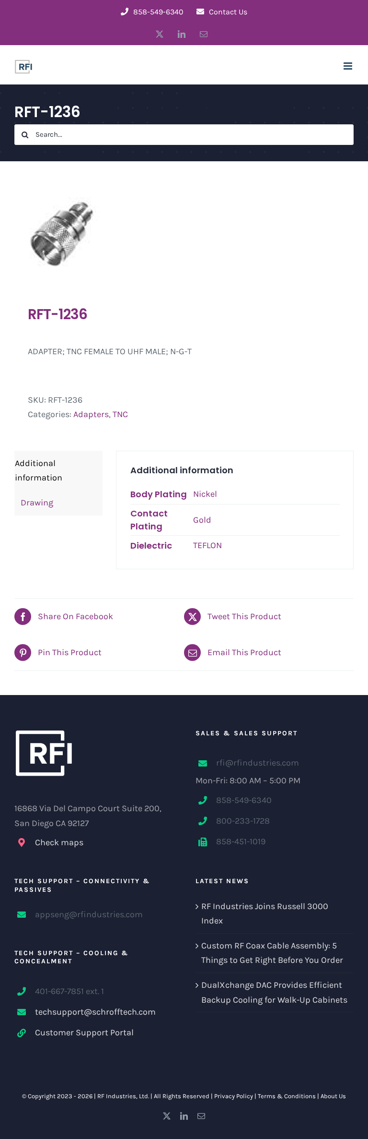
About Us (333, 1096)
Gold (202, 520)
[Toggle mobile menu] (349, 66)
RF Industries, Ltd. (123, 1096)
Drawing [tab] (34, 502)
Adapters (91, 414)
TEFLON (207, 545)
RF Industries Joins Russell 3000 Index (264, 913)
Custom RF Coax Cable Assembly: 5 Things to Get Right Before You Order (272, 953)
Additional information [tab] (38, 470)
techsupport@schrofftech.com (95, 1012)
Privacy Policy (233, 1096)
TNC (120, 414)
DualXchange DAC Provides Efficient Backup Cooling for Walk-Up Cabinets (274, 992)
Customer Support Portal (84, 1032)
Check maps (59, 842)
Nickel (205, 494)
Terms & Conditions (287, 1096)
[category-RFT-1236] (184, 233)
